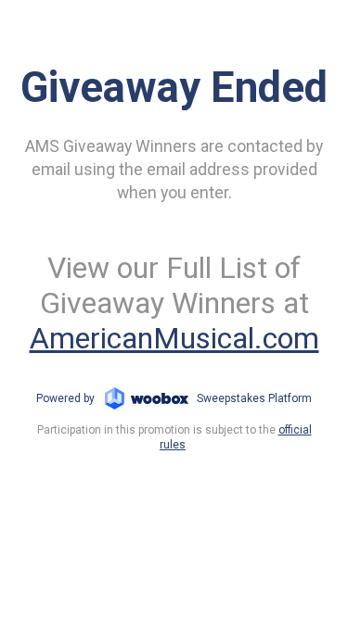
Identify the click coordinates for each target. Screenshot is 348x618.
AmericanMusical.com (174, 338)
